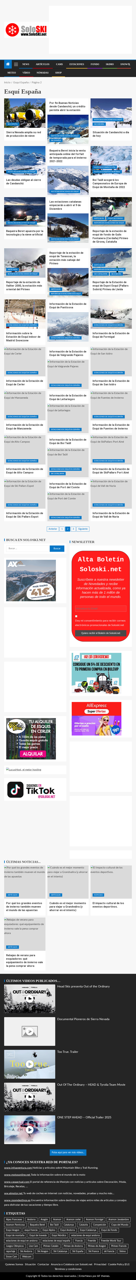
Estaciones (76, 64)
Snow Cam (11, 1257)
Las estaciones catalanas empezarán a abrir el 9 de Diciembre (65, 205)
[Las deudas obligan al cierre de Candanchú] (24, 160)
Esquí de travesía (38, 1235)
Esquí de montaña (15, 1235)
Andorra (31, 1219)
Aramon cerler (73, 1219)
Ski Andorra (26, 1251)
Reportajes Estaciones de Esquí (109, 223)
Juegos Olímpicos (15, 1246)
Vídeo (26, 73)
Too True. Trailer (67, 1051)
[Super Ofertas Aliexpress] (96, 718)
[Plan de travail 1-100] (31, 580)
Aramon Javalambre (118, 1219)
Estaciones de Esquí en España (22, 325)
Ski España (13, 124)
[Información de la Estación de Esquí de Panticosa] (68, 327)
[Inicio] (8, 65)
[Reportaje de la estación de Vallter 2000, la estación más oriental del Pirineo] (24, 263)
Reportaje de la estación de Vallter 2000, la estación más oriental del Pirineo (24, 286)
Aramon (57, 1219)
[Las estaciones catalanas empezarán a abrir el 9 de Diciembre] (68, 228)
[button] (15, 64)
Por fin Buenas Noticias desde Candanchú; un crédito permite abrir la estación (67, 106)
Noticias (98, 895)
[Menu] (15, 64)
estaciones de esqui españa (56, 1241)
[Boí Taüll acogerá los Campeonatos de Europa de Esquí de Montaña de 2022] (111, 160)
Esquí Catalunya (88, 1230)
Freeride (92, 1241)
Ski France (93, 1251)
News (25, 64)
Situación (30, 1264)
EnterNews (85, 1276)
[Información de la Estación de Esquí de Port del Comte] (68, 506)
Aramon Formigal (94, 1219)
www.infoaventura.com (18, 1167)
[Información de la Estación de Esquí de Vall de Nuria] (111, 494)
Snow (124, 64)
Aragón (44, 1219)
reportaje (10, 1251)
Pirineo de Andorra (73, 1246)
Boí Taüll (54, 1225)
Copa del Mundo (119, 1225)
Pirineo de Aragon (97, 1246)
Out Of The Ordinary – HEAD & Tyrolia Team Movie (91, 1084)
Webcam (26, 1257)
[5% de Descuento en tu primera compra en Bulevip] (96, 673)
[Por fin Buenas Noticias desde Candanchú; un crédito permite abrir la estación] (68, 129)
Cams (59, 64)
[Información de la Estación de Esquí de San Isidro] (111, 361)
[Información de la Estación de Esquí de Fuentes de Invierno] (111, 405)
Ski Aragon (42, 1251)
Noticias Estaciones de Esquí (65, 136)
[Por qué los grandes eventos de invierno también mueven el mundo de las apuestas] (24, 882)
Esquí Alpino (49, 1230)
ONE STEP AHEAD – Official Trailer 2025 (84, 1117)
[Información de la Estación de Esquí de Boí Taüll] (68, 462)
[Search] (129, 64)
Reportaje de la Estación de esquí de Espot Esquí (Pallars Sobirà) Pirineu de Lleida (111, 286)
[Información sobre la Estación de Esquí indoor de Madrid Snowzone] (24, 314)
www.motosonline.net (17, 1174)
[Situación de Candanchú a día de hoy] (111, 113)
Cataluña (83, 1225)
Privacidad (100, 1264)
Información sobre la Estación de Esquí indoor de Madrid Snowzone (23, 337)
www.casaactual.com (17, 1182)
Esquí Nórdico (59, 1235)
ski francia (109, 1251)
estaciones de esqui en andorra (21, 1241)
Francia (79, 1241)
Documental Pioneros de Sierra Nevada (83, 1019)
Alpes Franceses (14, 1219)
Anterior (53, 529)
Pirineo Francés (119, 1246)
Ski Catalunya (100, 274)
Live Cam (33, 1246)
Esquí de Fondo (115, 218)
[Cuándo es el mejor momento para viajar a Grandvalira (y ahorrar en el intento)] (68, 882)
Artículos (42, 64)
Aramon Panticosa (15, 1225)
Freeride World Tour (111, 1241)
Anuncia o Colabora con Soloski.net (71, 1264)
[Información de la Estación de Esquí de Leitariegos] (68, 418)
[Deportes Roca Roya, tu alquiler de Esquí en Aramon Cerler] (31, 738)
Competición (99, 1225)
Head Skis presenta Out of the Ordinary (83, 986)
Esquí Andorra (67, 1230)
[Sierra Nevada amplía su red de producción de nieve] (24, 113)
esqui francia (31, 1230)
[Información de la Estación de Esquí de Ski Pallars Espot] (24, 494)
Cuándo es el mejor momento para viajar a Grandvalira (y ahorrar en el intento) (67, 907)
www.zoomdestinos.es (17, 1200)
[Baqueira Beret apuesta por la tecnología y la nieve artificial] (24, 212)
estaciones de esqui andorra (85, 1235)
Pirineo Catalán (51, 1246)
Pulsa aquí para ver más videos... (68, 1152)
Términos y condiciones (68, 1269)
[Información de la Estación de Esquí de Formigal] (111, 314)
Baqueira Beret (37, 1225)
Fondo (95, 64)
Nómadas (43, 73)
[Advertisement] (92, 29)
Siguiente (83, 529)
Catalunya (69, 1225)
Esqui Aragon (12, 1230)
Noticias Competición (104, 167)
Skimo (110, 64)
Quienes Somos (14, 1264)
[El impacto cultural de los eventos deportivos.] (111, 882)
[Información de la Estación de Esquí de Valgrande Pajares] (68, 374)
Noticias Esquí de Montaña (107, 172)
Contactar (43, 1264)
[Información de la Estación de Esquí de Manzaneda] (24, 405)
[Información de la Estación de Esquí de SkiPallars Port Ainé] (111, 450)
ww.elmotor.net (13, 1193)
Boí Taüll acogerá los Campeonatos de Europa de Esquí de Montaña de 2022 (110, 183)
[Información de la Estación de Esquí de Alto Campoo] (24, 450)
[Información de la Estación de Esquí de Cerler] (24, 361)
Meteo (11, 73)
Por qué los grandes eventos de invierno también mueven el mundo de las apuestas (24, 907)
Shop (58, 73)
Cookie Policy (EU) (118, 1264)
